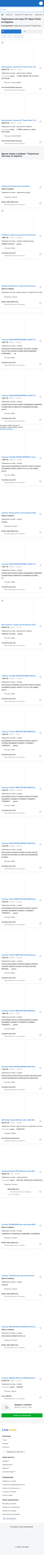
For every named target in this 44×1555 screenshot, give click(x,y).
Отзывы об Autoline (9, 1492)
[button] (41, 3)
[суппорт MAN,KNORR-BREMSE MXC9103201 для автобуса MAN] (22, 829)
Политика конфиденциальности (13, 1484)
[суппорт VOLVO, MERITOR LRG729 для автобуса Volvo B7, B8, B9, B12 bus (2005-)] (22, 941)
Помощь (5, 1443)
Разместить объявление (22, 1415)
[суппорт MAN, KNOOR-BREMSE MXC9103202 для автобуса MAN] (22, 1052)
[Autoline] (2, 14)
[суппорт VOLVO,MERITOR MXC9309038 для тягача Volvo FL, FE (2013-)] (22, 885)
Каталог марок (7, 1495)
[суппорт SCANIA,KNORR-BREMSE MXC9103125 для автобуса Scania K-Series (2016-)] (22, 662)
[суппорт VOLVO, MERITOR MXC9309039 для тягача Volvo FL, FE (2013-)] (22, 773)
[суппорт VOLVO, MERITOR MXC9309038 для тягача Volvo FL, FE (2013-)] (22, 717)
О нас (4, 1440)
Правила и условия (9, 1481)
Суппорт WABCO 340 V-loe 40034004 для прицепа (21, 1378)
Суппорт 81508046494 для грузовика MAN (18, 1224)
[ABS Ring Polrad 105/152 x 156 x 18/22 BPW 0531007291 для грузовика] (22, 1106)
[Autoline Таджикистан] (13, 3)
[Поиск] (41, 9)
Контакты (5, 1447)
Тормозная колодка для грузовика (16, 186)
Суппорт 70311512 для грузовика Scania (18, 1275)
